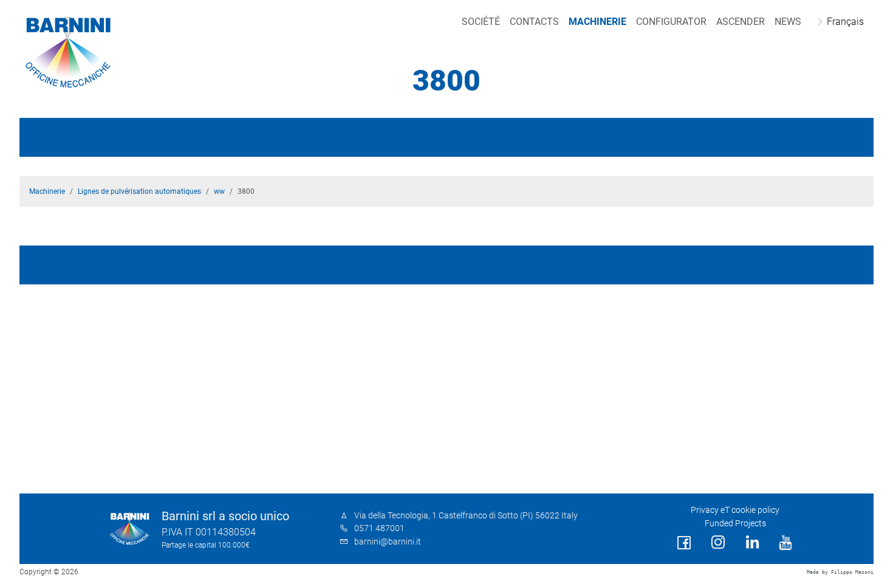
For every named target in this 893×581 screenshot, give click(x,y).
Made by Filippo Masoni (840, 572)
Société (481, 21)
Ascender (740, 21)
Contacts (534, 21)
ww (219, 191)
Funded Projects (735, 523)
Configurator (671, 21)
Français (845, 21)
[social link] (684, 543)
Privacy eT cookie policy (735, 510)
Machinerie (597, 21)
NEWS (788, 21)
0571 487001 (379, 528)
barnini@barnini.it (387, 542)
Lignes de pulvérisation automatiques (139, 191)
